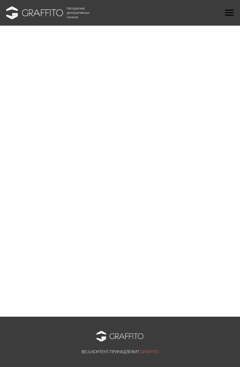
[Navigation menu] (229, 13)
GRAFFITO (149, 352)
